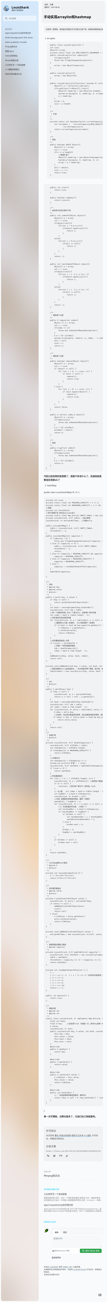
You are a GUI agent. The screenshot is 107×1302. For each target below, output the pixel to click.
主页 (46, 4)
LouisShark (54, 1267)
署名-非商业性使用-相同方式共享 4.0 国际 (73, 1135)
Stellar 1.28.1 (68, 1267)
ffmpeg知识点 (52, 1175)
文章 (51, 4)
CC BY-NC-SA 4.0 (79, 1269)
